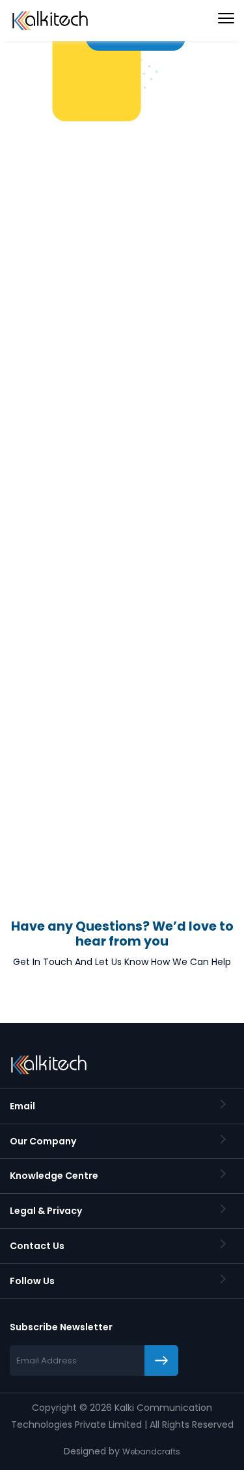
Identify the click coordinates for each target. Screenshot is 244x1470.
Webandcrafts (151, 1451)
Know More (54, 358)
